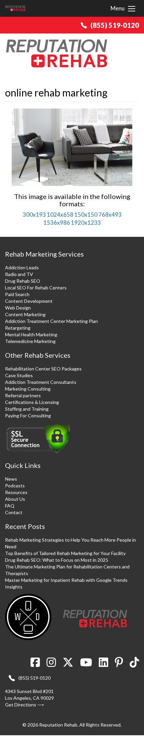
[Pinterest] (119, 664)
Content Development (29, 301)
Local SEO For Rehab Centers (36, 287)
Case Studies (19, 375)
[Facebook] (36, 664)
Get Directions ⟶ (24, 704)
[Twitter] (68, 664)
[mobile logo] (15, 8)
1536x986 (57, 222)
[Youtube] (86, 664)
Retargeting (17, 328)
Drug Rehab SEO (22, 281)
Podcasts (15, 485)
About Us (15, 499)
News (11, 479)
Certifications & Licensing (32, 402)
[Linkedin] (103, 664)
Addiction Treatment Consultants (40, 382)
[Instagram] (51, 664)
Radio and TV (19, 274)
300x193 (34, 214)
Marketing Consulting (28, 389)
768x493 (110, 214)
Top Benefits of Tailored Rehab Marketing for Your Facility (65, 553)
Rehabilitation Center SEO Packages (43, 368)
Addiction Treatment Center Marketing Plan (51, 321)
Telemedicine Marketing (30, 341)
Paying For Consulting (28, 415)
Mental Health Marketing (31, 334)
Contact (13, 512)
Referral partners (23, 395)
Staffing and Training (27, 409)
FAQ (9, 505)
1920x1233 (86, 222)
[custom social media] (132, 664)
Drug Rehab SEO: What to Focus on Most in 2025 (56, 560)
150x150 (85, 214)
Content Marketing (25, 314)
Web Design (18, 308)
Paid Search (17, 294)
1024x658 (60, 214)
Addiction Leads (22, 267)
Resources (16, 492)
